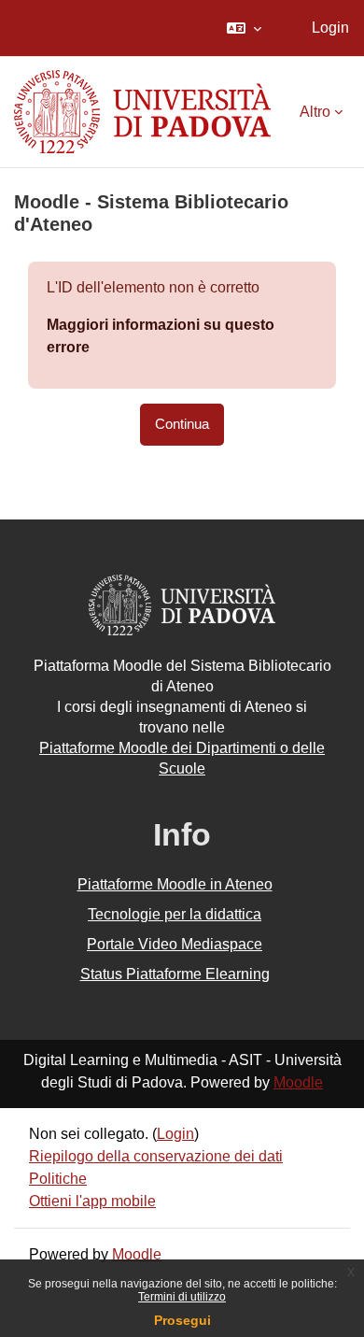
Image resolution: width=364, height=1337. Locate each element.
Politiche (58, 1179)
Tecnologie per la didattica (174, 914)
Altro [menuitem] (315, 112)
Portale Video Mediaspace (174, 944)
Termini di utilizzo (182, 1296)
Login (330, 28)
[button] (244, 28)
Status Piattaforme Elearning (175, 974)
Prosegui (182, 1320)
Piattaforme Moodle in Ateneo (175, 884)
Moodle (298, 1082)
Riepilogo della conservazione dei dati (156, 1156)
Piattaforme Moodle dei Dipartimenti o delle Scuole (182, 758)
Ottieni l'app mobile (92, 1201)
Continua (182, 424)
